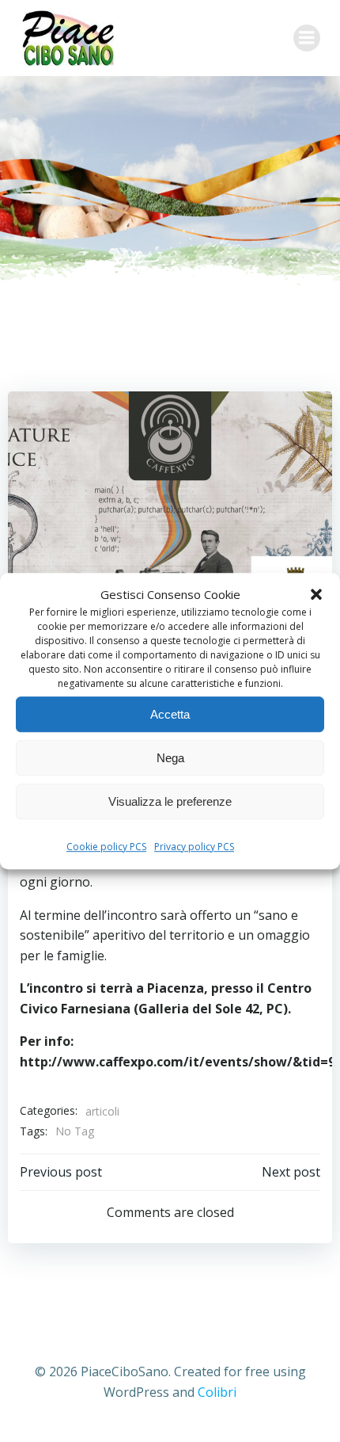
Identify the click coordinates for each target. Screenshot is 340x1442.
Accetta (170, 714)
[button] (316, 594)
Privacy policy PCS (194, 846)
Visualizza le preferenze (170, 801)
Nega (170, 758)
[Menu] (306, 38)
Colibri (217, 1392)
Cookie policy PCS (106, 846)
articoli (102, 1111)
